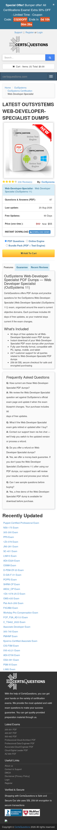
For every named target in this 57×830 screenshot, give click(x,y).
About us (9, 765)
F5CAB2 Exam (10, 607)
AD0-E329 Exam (11, 560)
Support (18, 32)
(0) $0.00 (29, 66)
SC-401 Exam (10, 551)
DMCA (8, 772)
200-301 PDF (11, 729)
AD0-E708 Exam (11, 655)
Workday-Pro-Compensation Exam (20, 612)
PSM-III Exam (10, 664)
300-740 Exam (10, 631)
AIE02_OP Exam (11, 588)
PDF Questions (15, 241)
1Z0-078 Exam (10, 541)
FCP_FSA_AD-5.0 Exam (15, 617)
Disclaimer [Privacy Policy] (17, 776)
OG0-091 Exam (11, 659)
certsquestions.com (15, 76)
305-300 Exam (10, 532)
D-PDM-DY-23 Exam (13, 570)
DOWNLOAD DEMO (41, 232)
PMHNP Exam (10, 636)
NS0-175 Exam (11, 527)
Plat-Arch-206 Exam (13, 603)
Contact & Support (13, 769)
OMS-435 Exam (11, 598)
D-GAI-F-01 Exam (12, 574)
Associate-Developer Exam (16, 626)
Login (40, 32)
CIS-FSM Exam (11, 645)
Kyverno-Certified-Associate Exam (20, 640)
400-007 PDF (11, 732)
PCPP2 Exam (10, 579)
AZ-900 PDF (10, 753)
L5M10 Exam (10, 555)
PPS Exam (8, 537)
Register (29, 32)
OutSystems (20, 87)
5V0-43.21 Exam (11, 650)
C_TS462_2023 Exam (14, 622)
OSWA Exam (9, 565)
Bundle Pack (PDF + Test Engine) (26, 245)
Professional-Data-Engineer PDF (20, 743)
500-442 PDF (11, 736)
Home (8, 87)
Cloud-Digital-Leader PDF (16, 750)
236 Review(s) (25, 181)
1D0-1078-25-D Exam (14, 593)
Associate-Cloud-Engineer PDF (19, 746)
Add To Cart (30, 253)
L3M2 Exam (9, 669)
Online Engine (36, 241)
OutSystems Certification (20, 90)
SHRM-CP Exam (11, 584)
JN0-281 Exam (10, 546)
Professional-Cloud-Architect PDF (20, 739)
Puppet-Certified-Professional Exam (21, 522)
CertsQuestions (23, 826)
